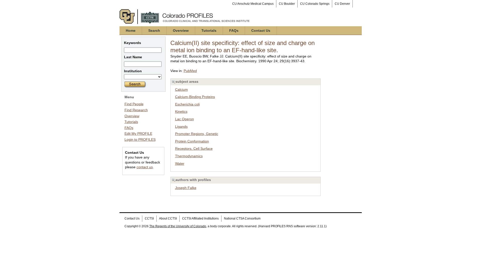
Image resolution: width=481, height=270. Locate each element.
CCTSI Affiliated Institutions (200, 218)
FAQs (233, 30)
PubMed (190, 71)
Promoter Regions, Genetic (196, 134)
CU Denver (342, 4)
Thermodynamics (189, 156)
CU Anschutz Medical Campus (253, 4)
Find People (134, 104)
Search (154, 30)
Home (131, 30)
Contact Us (260, 30)
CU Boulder (287, 4)
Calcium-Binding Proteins (195, 97)
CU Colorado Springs (314, 4)
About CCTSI (168, 218)
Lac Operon (184, 119)
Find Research (136, 110)
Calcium (181, 90)
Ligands (181, 126)
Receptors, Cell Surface (194, 148)
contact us (145, 167)
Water (179, 164)
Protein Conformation (192, 141)
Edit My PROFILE (138, 134)
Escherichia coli (187, 104)
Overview (181, 30)
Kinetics (181, 112)
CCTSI (149, 218)
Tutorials (208, 30)
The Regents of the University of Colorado (177, 226)
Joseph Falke (185, 188)
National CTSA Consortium (242, 218)
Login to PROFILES (140, 140)
